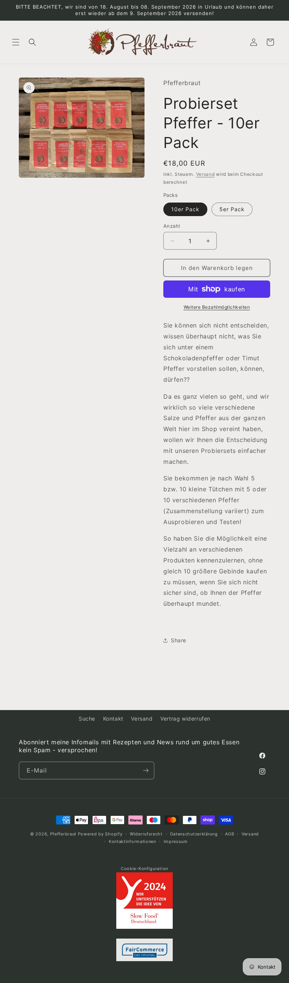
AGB (229, 834)
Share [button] (178, 640)
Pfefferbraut (63, 834)
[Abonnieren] (145, 770)
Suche (87, 718)
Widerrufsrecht (146, 834)
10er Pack (185, 209)
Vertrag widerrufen (185, 718)
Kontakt (113, 718)
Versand (205, 174)
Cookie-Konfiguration (144, 868)
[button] (16, 42)
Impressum (176, 841)
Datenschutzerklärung (194, 834)
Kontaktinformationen (132, 841)
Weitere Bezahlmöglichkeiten (217, 307)
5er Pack (232, 209)
